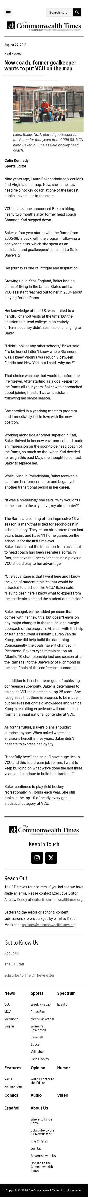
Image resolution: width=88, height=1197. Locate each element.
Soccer (36, 1044)
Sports (37, 993)
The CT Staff (14, 964)
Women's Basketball (38, 1028)
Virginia (9, 1026)
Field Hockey (40, 1059)
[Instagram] (37, 858)
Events (62, 1004)
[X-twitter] (51, 858)
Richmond (11, 1019)
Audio (36, 1095)
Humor (63, 1068)
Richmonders (13, 1086)
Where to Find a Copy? (42, 1121)
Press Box (38, 1011)
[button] (8, 12)
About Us (11, 953)
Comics (11, 1095)
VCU (7, 1004)
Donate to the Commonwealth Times (42, 1167)
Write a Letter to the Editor (42, 1081)
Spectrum (66, 993)
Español (11, 1108)
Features (12, 1068)
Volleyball (37, 1051)
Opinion (38, 1068)
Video (62, 1095)
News (9, 993)
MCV (7, 1011)
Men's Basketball (42, 1019)
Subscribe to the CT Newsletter (42, 1132)
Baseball (37, 1037)
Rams (8, 1079)
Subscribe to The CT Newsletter (29, 975)
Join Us (36, 1148)
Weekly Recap (41, 1004)
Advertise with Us (43, 1155)
